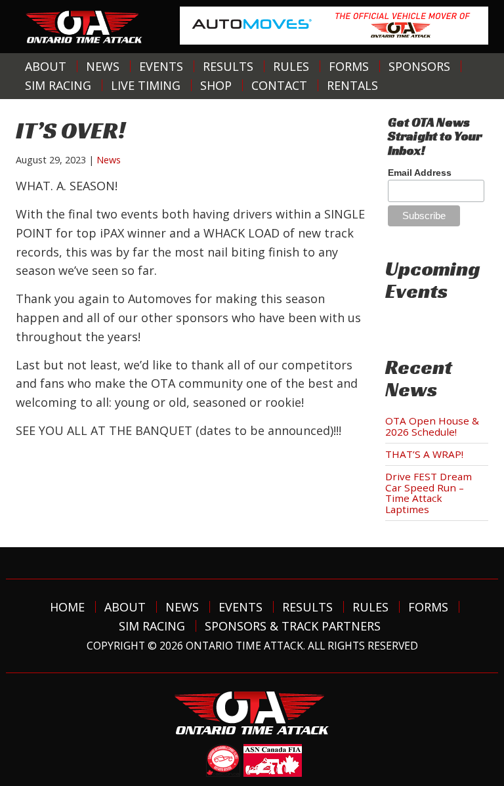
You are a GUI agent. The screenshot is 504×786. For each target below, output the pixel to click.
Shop (216, 85)
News (102, 66)
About (45, 66)
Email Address (420, 172)
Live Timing (145, 85)
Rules (291, 66)
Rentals (352, 85)
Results (228, 66)
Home (67, 607)
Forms (349, 66)
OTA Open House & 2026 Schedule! (432, 426)
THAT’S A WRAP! (424, 454)
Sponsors (419, 66)
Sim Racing (58, 85)
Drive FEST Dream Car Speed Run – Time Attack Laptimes (428, 493)
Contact (279, 85)
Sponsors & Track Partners (293, 626)
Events (161, 66)
